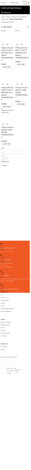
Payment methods (5, 333)
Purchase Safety (5, 300)
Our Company (4, 346)
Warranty (3, 330)
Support (3, 306)
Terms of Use (4, 297)
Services (3, 303)
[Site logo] (15, 3)
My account (4, 336)
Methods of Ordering (6, 322)
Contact (3, 349)
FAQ (2, 295)
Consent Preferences (6, 311)
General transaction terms (7, 308)
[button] (6, 67)
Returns (3, 327)
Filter (4, 159)
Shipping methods (5, 325)
